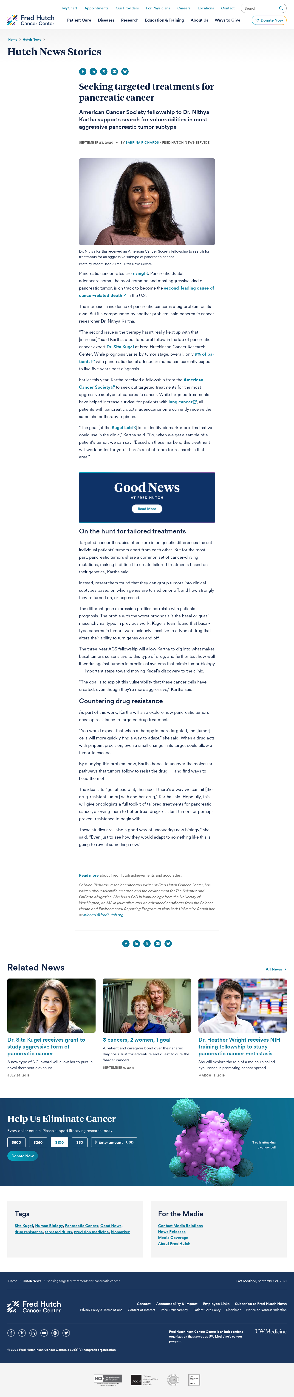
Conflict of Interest (141, 1310)
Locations (206, 8)
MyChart (69, 8)
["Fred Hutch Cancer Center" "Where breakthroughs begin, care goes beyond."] (30, 20)
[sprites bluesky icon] (66, 1333)
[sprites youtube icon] (44, 1333)
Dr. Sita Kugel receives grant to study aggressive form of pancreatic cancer (46, 1046)
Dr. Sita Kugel (120, 346)
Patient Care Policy (206, 1310)
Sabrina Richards (142, 142)
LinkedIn (93, 71)
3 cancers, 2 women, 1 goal (136, 1039)
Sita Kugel (24, 1225)
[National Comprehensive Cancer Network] (144, 1380)
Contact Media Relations (180, 1225)
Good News (111, 1225)
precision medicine (91, 1232)
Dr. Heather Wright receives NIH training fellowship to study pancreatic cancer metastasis (239, 1046)
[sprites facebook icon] (11, 1333)
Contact (228, 8)
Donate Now (22, 1156)
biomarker (120, 1232)
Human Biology (49, 1225)
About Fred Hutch (174, 1243)
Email (114, 71)
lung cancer (180, 401)
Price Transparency (174, 1310)
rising (138, 273)
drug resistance (29, 1232)
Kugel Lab (122, 427)
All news (274, 969)
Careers (183, 8)
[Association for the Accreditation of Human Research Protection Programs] (173, 1380)
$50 (79, 1142)
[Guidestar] (194, 1380)
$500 (16, 1142)
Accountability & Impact (177, 1304)
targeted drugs (58, 1232)
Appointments (96, 8)
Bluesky (125, 71)
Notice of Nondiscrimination (266, 1310)
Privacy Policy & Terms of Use (101, 1310)
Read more (89, 875)
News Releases (172, 1231)
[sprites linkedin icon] (33, 1333)
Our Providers (127, 8)
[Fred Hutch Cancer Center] (34, 1307)
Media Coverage (173, 1237)
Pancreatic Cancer (81, 1225)
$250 (38, 1142)
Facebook (82, 71)
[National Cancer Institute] (108, 1380)
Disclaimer (233, 1310)
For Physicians (158, 8)
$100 (59, 1142)
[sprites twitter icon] (22, 1333)
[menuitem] (79, 20)
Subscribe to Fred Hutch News (261, 1304)
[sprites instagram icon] (55, 1333)
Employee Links (216, 1304)
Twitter (103, 71)
